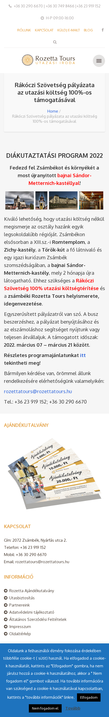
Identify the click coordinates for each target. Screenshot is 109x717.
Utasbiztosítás (22, 597)
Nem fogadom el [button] (45, 708)
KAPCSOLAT (44, 30)
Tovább (72, 708)
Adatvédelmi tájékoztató (31, 612)
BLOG (88, 30)
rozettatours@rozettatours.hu (38, 391)
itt (83, 355)
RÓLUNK (24, 30)
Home (52, 111)
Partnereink (19, 605)
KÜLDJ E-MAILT (68, 30)
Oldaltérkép (20, 633)
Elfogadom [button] (88, 697)
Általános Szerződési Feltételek (37, 619)
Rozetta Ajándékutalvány (31, 590)
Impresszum (20, 626)
